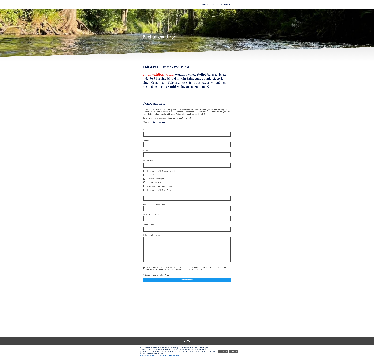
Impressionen (226, 4)
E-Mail (146, 150)
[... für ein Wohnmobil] (144, 175)
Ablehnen (233, 351)
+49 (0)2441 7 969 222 (157, 122)
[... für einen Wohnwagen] (144, 179)
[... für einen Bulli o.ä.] (144, 182)
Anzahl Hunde (148, 225)
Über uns (214, 4)
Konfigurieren (174, 355)
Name (145, 130)
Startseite (204, 4)
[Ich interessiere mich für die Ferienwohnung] (144, 190)
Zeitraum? (147, 194)
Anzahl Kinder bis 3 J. (151, 214)
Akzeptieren (222, 351)
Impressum (162, 355)
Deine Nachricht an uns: (152, 235)
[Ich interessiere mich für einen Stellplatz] (144, 171)
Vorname (147, 140)
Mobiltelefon (148, 161)
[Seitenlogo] (187, 341)
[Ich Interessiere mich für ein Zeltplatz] (144, 186)
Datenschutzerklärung (147, 355)
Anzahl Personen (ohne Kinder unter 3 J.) (158, 204)
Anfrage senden (187, 280)
